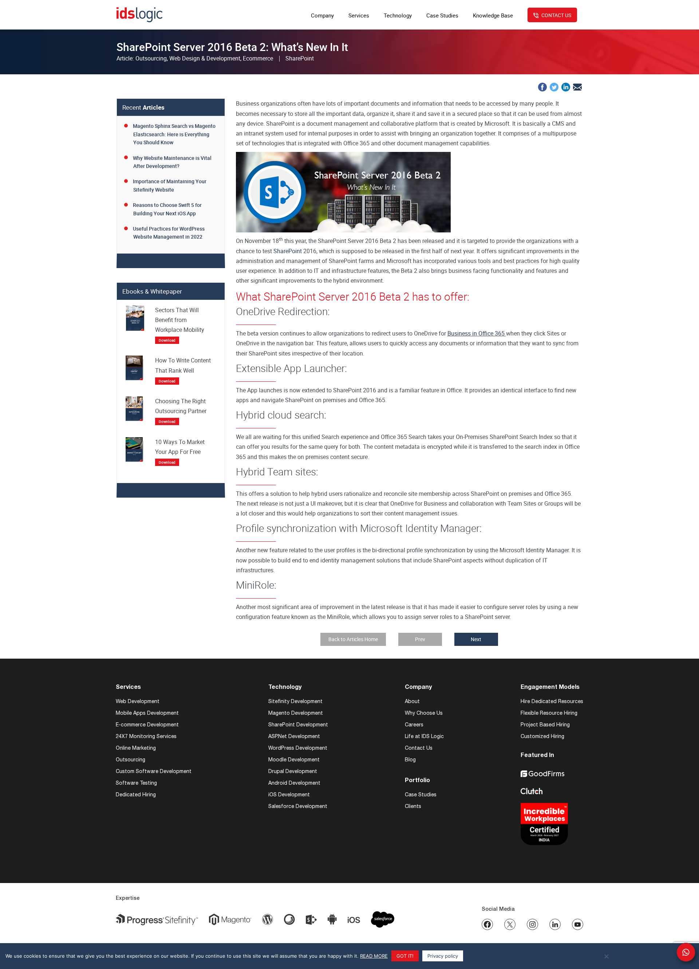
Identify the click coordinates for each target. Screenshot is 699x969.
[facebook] (487, 924)
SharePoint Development (298, 724)
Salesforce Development (297, 806)
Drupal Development (292, 771)
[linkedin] (555, 924)
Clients (413, 806)
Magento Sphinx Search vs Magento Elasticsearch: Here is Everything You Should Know (174, 134)
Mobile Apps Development (147, 713)
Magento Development (295, 713)
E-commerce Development (147, 724)
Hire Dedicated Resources (552, 701)
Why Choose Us (424, 713)
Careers (414, 724)
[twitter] (510, 924)
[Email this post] (577, 86)
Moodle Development (294, 759)
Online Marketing (136, 748)
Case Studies (421, 794)
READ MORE (374, 956)
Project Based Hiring (545, 724)
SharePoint (287, 251)
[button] (685, 952)
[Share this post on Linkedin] (565, 86)
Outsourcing (130, 759)
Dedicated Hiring (136, 794)
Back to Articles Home (353, 639)
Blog (410, 759)
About (412, 701)
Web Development (137, 701)
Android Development (294, 783)
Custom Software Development (153, 771)
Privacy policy (442, 956)
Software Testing (136, 783)
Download (167, 340)
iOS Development (289, 794)
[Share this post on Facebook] (542, 86)
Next (476, 639)
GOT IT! (405, 956)
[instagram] (532, 924)
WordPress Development (297, 748)
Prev (420, 639)
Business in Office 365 (476, 333)
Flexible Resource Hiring (549, 713)
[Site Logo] (139, 15)
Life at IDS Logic (424, 736)
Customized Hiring (542, 736)
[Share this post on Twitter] (554, 86)
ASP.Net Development (294, 736)
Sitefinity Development (295, 701)
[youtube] (577, 924)
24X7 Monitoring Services (146, 736)
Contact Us (419, 748)
